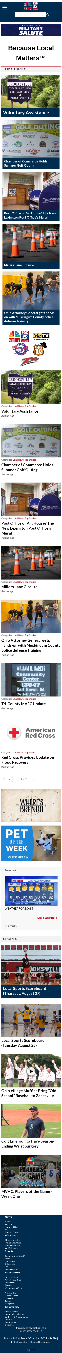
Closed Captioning (41, 1342)
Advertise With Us (13, 1280)
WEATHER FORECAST (19, 908)
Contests (9, 1319)
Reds (7, 1266)
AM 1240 (9, 1224)
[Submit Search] (47, 14)
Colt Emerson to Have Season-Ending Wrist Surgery (27, 1143)
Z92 (6, 1229)
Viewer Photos (11, 1311)
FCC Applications (20, 1342)
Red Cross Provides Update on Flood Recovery (27, 760)
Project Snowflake (13, 1242)
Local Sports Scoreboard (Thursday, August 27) (24, 991)
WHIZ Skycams (11, 1248)
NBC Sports (10, 1261)
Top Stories (30, 406)
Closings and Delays (13, 1240)
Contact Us (10, 1282)
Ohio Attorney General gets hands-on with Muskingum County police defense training (30, 317)
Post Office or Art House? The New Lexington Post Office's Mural (30, 215)
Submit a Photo (11, 1295)
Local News (18, 406)
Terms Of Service (30, 1338)
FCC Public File (49, 1338)
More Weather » (47, 917)
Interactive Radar (12, 1245)
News (7, 1221)
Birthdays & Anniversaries (16, 1317)
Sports (8, 1258)
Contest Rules (11, 1322)
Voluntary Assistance (26, 112)
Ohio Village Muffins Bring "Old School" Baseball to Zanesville (28, 1093)
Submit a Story (11, 1293)
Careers (8, 1285)
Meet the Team (11, 1277)
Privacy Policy (11, 1338)
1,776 (24, 778)
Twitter (8, 1301)
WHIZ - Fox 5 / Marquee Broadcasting (31, 6)
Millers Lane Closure (19, 265)
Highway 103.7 (11, 1227)
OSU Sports (10, 1264)
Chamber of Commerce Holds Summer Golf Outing (25, 163)
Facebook (9, 1298)
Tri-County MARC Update (23, 703)
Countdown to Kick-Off (15, 1256)
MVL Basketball (12, 1269)
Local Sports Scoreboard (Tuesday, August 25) (22, 1043)
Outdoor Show (11, 1232)
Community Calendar (14, 1314)
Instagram (9, 1303)
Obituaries (9, 1325)
